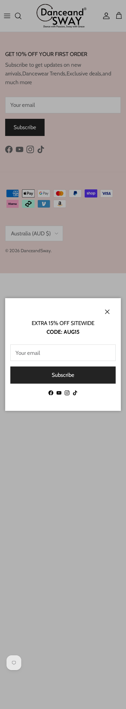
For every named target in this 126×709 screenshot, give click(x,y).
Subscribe (63, 375)
